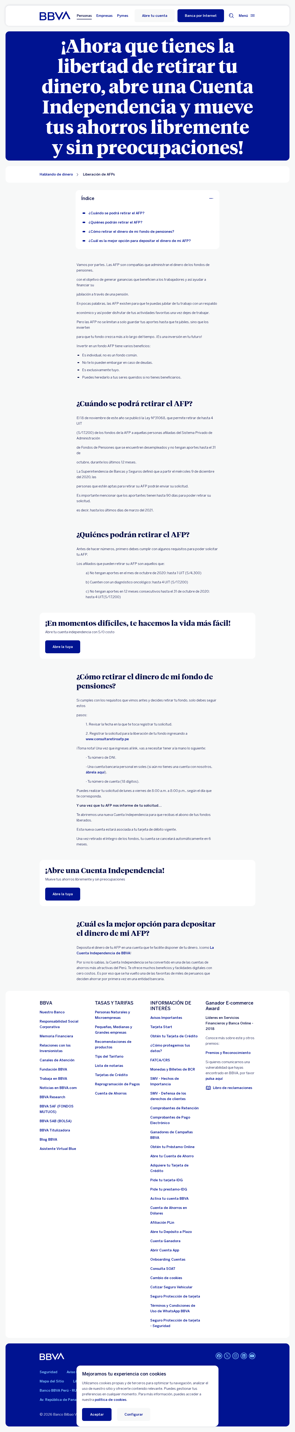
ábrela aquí (95, 772)
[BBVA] (52, 1356)
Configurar (133, 1414)
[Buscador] (231, 15)
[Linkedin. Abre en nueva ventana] (244, 1356)
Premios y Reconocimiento (228, 1053)
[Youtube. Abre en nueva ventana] (252, 1356)
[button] (200, 15)
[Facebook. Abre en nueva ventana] (219, 1356)
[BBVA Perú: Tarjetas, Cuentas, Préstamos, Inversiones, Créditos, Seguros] (55, 15)
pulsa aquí (214, 1079)
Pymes (122, 16)
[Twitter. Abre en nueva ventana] (227, 1356)
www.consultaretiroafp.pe (107, 739)
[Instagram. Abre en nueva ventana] (235, 1356)
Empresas (104, 16)
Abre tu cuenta (154, 16)
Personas (84, 16)
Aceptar (97, 1414)
